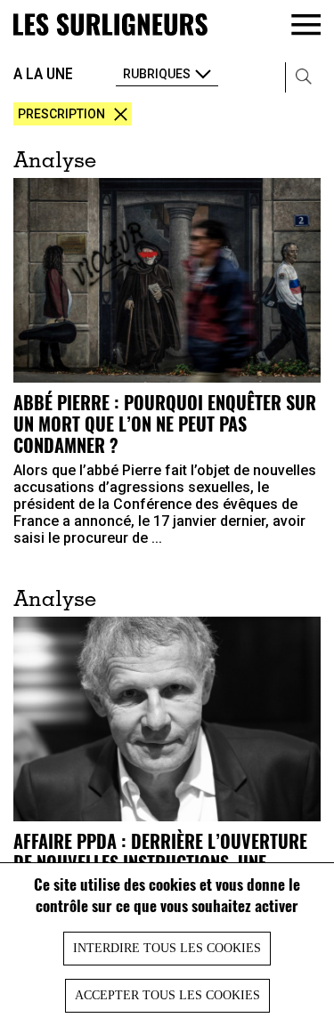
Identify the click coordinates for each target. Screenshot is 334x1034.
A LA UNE (43, 73)
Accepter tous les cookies (167, 995)
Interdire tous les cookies (167, 948)
